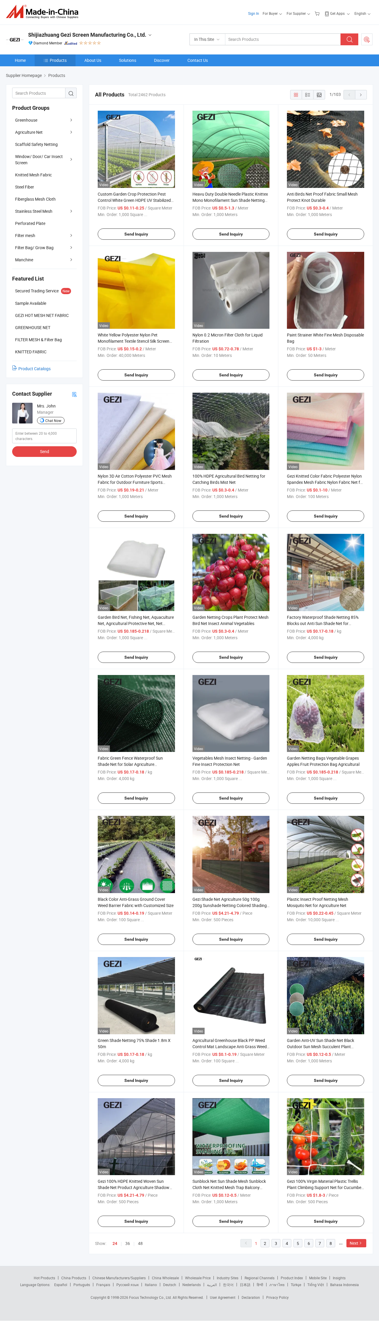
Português (81, 1284)
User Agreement (222, 1297)
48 (140, 1243)
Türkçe (296, 1284)
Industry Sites (227, 1277)
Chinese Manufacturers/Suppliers (119, 1277)
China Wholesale (165, 1277)
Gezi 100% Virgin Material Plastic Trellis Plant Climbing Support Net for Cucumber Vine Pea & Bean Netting (325, 1187)
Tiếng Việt (315, 1284)
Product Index (292, 1277)
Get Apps (337, 13)
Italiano (151, 1284)
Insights (339, 1277)
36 (127, 1243)
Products (58, 60)
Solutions (127, 60)
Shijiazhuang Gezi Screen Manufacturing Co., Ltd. (87, 35)
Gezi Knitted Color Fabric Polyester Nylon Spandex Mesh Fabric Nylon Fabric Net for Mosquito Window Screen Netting (325, 482)
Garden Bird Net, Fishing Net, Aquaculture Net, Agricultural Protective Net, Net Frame (136, 623)
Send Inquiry (136, 234)
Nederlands (191, 1284)
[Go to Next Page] (361, 94)
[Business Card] (74, 394)
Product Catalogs (34, 368)
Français (103, 1284)
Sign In (253, 13)
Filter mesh (25, 235)
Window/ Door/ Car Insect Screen (39, 159)
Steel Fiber (24, 187)
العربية (212, 1284)
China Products (73, 1277)
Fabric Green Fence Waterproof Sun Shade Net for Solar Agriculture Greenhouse (130, 764)
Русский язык (127, 1284)
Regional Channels (259, 1277)
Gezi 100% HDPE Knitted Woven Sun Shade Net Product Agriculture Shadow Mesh (133, 1187)
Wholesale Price (198, 1277)
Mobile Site (318, 1277)
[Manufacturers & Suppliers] (44, 12)
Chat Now (53, 420)
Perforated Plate (30, 223)
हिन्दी (260, 1284)
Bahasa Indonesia (344, 1284)
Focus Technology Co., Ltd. (151, 1297)
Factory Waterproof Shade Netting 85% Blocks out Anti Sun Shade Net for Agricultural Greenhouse (323, 623)
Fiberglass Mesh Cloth (35, 199)
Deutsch (169, 1284)
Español (60, 1284)
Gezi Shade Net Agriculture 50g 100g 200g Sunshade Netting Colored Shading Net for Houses (229, 905)
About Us (92, 60)
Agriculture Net (29, 132)
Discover (162, 60)
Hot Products (44, 1277)
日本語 (245, 1284)
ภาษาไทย (277, 1284)
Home (20, 60)
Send (44, 451)
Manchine (24, 259)
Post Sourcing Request (366, 39)
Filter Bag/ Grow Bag (34, 247)
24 (115, 1243)
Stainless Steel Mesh (33, 211)
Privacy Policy (277, 1297)
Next (354, 1243)
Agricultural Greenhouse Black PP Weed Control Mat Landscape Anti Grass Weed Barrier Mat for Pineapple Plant (229, 1047)
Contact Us (197, 60)
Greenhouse (26, 120)
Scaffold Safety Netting (36, 144)
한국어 (228, 1284)
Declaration (251, 1297)
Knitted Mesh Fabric (33, 175)
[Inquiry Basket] (318, 13)
